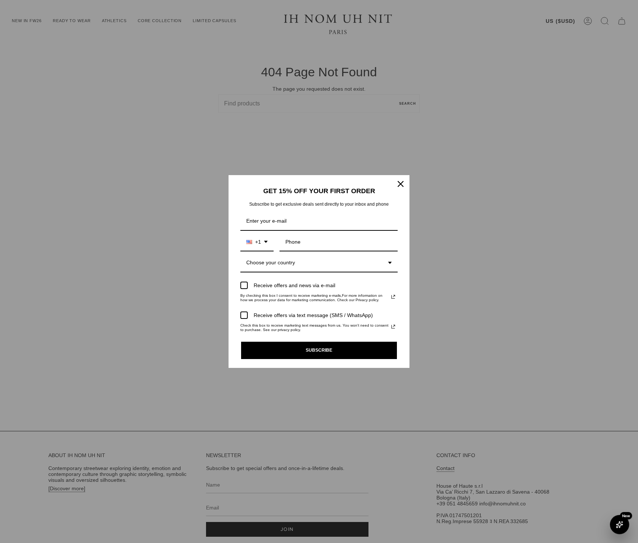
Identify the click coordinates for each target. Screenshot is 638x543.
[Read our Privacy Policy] (393, 296)
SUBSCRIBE (319, 350)
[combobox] (257, 242)
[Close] (400, 184)
